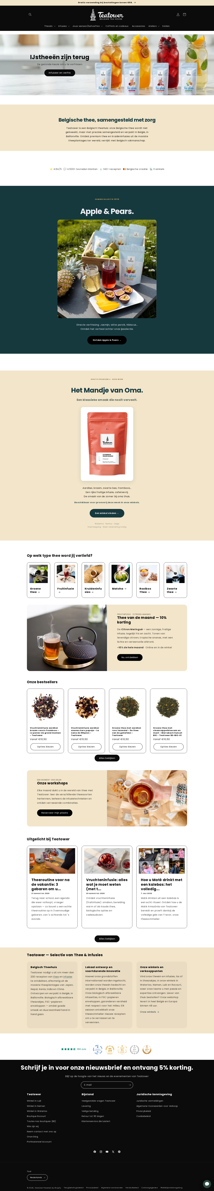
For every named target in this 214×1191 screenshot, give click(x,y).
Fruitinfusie (65, 588)
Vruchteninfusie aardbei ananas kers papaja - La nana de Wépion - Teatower (85, 732)
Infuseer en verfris (60, 72)
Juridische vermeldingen (149, 1100)
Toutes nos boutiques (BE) (41, 1121)
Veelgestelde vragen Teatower (98, 1100)
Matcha (117, 588)
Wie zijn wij (33, 1126)
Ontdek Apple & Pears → (107, 340)
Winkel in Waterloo (37, 1111)
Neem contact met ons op (41, 1131)
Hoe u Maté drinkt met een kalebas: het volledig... (161, 884)
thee (56, 976)
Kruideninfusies (93, 590)
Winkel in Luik (34, 1100)
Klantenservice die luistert (96, 1121)
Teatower (39, 1188)
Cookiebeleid (143, 1116)
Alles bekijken (107, 758)
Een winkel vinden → (107, 513)
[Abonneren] (130, 1085)
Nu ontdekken (130, 657)
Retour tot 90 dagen (93, 1116)
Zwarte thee (172, 590)
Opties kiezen (45, 746)
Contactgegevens (149, 1188)
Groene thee (35, 590)
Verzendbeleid (132, 1188)
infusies (67, 976)
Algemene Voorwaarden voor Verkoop (157, 1106)
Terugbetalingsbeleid (73, 1188)
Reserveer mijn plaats (54, 812)
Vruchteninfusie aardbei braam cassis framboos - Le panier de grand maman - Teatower (45, 732)
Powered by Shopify (52, 1188)
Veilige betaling (90, 1111)
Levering (86, 1106)
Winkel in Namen (36, 1106)
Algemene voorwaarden (112, 1188)
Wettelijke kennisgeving (171, 1188)
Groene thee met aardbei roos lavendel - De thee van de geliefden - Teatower (126, 732)
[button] (30, 14)
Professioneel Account (39, 1141)
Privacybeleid (143, 1111)
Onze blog (32, 1136)
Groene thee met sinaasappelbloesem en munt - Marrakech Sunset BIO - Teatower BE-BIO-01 (167, 732)
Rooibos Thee (145, 590)
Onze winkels (148, 1012)
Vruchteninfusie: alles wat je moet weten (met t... (107, 884)
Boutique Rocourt (36, 1116)
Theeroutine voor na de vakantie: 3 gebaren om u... (50, 884)
